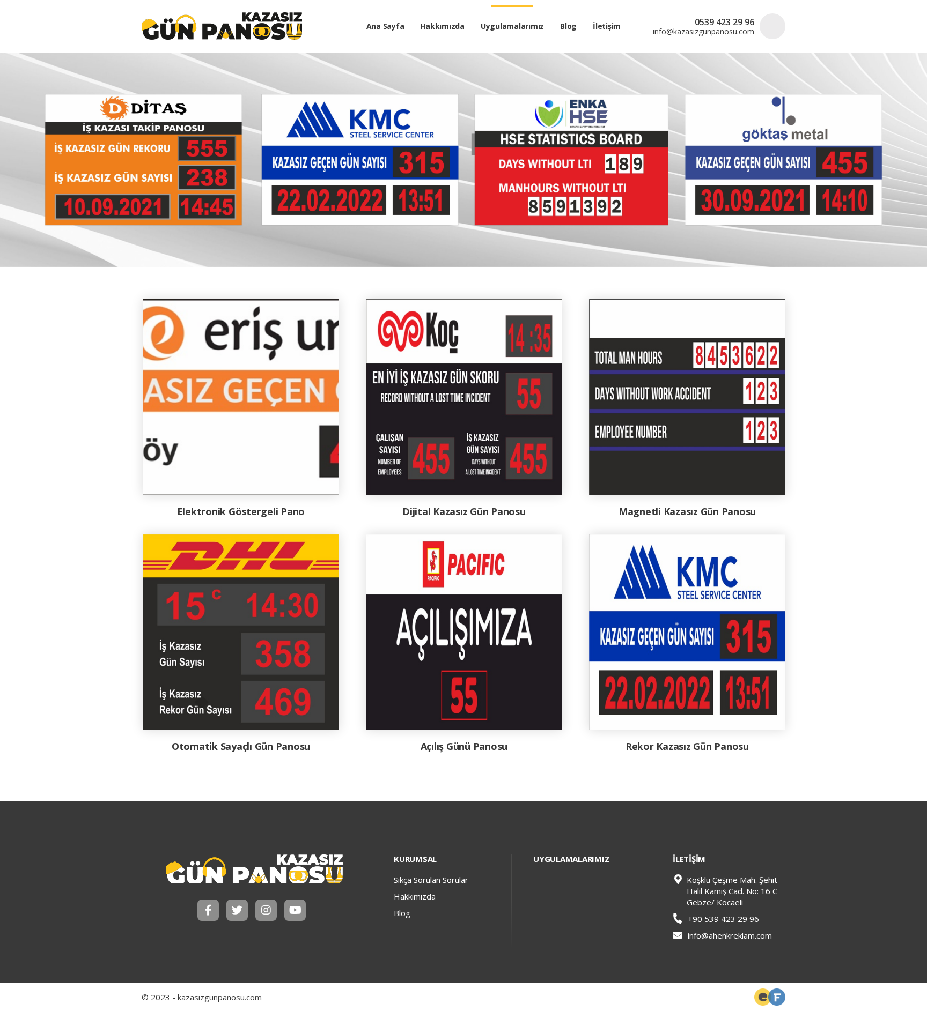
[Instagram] (266, 910)
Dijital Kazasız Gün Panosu (464, 511)
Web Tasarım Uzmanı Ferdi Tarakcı (776, 997)
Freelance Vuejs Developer (762, 997)
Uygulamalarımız (512, 26)
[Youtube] (295, 910)
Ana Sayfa (385, 26)
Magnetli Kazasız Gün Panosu (687, 511)
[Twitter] (237, 910)
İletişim (607, 26)
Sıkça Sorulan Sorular (431, 879)
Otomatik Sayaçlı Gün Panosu (241, 746)
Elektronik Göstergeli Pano (241, 511)
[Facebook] (208, 910)
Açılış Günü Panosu (464, 746)
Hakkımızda (442, 26)
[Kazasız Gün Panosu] (254, 868)
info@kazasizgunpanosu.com (703, 31)
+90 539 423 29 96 (722, 918)
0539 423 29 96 (724, 22)
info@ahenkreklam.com (730, 935)
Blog (568, 26)
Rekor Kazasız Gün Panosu (687, 746)
